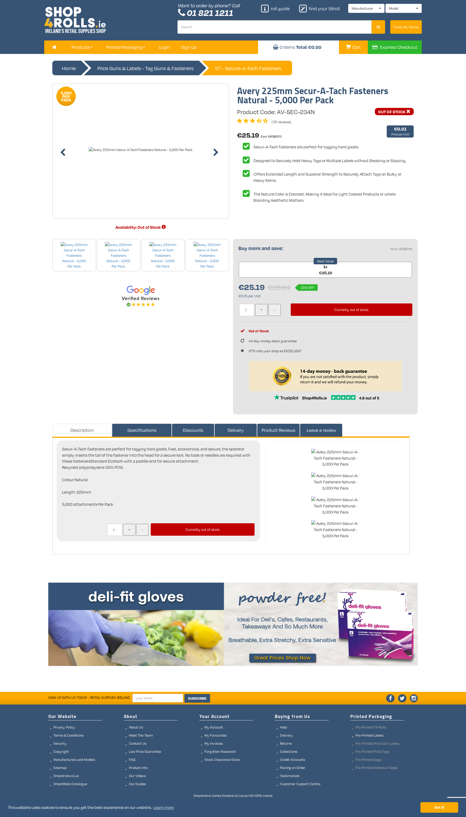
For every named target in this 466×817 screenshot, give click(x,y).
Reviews (278, 430)
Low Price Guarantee (145, 751)
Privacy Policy (64, 727)
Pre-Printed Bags (368, 759)
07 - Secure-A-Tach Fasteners (248, 68)
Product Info (138, 767)
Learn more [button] (163, 807)
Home (69, 68)
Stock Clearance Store (222, 759)
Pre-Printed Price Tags (372, 751)
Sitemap (60, 767)
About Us (136, 727)
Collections (288, 751)
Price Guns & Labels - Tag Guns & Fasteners (145, 68)
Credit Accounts (292, 759)
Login (164, 47)
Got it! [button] (439, 807)
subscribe (197, 698)
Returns (286, 743)
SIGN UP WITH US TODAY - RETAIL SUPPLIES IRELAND (89, 697)
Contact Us (137, 743)
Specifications (141, 430)
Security (60, 743)
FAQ (132, 759)
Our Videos (137, 775)
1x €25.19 (325, 269)
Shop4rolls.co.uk (66, 775)
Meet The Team (141, 735)
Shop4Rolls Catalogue (70, 783)
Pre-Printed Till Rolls (370, 727)
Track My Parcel (406, 27)
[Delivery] (164, 227)
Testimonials (289, 775)
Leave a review (321, 430)
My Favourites (215, 735)
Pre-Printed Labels (369, 735)
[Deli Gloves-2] (233, 624)
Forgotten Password (219, 751)
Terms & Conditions (68, 735)
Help (283, 727)
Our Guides (137, 783)
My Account (213, 727)
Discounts (193, 430)
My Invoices (213, 743)
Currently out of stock (351, 309)
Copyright (61, 751)
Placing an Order (292, 767)
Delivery (236, 430)
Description (82, 430)
